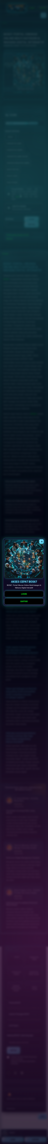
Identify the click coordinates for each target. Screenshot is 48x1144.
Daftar (24, 601)
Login (24, 594)
